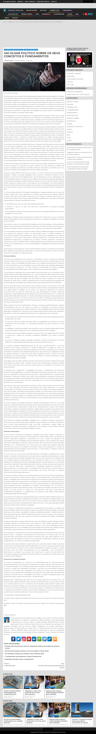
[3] (4, 603)
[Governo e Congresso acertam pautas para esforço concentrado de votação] (82, 710)
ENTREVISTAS (46, 14)
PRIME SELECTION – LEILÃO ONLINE (78, 94)
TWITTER (70, 82)
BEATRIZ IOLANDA (31, 10)
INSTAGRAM (70, 76)
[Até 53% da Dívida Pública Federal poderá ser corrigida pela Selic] (13, 682)
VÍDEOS (6, 18)
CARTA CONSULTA (30, 1)
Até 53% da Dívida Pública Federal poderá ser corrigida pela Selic (12, 692)
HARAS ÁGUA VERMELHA (74, 92)
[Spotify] (39, 639)
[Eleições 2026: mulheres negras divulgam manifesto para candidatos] (55, 682)
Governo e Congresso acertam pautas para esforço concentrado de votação (82, 721)
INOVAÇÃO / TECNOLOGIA (15, 10)
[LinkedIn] (34, 639)
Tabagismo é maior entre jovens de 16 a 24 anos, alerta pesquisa (33, 692)
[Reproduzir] (69, 66)
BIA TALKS (43, 10)
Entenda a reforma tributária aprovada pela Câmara (51, 665)
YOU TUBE (70, 84)
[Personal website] (49, 639)
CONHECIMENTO (67, 10)
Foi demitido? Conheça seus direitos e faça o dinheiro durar (24, 653)
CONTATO (54, 1)
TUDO (37, 14)
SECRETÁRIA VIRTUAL (43, 1)
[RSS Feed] (54, 639)
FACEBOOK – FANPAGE (74, 73)
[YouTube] (28, 639)
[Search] (83, 14)
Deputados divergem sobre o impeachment (19, 659)
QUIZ (77, 14)
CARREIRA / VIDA (54, 10)
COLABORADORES (58, 14)
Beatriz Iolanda (9, 60)
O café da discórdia (9, 664)
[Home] (5, 10)
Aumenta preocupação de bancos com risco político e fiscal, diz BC (27, 651)
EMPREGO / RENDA (27, 14)
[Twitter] (18, 639)
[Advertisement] (48, 34)
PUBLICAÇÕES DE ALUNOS (75, 79)
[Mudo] (87, 66)
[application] (79, 60)
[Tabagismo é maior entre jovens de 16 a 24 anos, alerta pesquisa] (34, 682)
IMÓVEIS (70, 14)
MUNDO (69, 129)
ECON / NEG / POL (13, 14)
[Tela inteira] (90, 66)
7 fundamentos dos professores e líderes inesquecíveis (23, 656)
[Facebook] (13, 639)
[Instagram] (23, 639)
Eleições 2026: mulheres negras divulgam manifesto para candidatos (55, 692)
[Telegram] (44, 639)
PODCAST (15, 18)
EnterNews (53, 732)
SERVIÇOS (20, 1)
